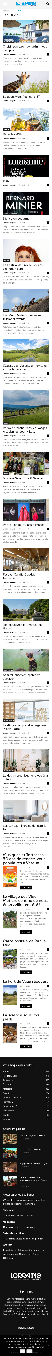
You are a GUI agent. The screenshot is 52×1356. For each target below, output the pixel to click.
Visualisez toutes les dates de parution (24, 1238)
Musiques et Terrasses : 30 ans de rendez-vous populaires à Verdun (24, 859)
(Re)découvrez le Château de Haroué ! (22, 627)
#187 (6, 181)
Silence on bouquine (10, 92)
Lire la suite (26, 887)
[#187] (26, 166)
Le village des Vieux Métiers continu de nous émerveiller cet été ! (25, 900)
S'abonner (8, 1210)
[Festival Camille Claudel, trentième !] (26, 559)
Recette (6, 129)
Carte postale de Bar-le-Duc (25, 943)
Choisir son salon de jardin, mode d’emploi (25, 48)
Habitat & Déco (9, 42)
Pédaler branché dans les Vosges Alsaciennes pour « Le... (25, 430)
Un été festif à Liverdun (31, 1149)
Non (29, 1351)
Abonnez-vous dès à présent (19, 1215)
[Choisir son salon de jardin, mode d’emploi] (26, 31)
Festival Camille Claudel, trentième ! (19, 576)
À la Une (6, 260)
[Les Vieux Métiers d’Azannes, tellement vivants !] (26, 300)
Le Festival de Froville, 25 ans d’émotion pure (23, 267)
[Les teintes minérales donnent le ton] (26, 811)
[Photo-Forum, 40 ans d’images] (26, 510)
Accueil (6, 11)
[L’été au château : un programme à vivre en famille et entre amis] (10, 1181)
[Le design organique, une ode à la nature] (26, 760)
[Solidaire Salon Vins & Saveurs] (26, 463)
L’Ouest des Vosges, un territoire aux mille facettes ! (25, 368)
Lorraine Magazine (10, 54)
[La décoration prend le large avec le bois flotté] (26, 710)
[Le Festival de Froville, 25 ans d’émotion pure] (26, 250)
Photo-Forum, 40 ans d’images (23, 525)
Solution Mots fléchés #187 (21, 97)
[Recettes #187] (26, 119)
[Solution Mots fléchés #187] (26, 82)
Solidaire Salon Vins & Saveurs (23, 478)
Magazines (9, 1222)
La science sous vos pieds (21, 1017)
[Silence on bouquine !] (26, 203)
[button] (5, 4)
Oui (22, 1351)
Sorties (6, 311)
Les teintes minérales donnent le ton (24, 828)
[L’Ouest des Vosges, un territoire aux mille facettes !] (26, 350)
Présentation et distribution (19, 1195)
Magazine (7, 176)
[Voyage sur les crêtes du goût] (10, 1167)
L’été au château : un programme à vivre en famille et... (33, 1180)
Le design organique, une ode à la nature (25, 777)
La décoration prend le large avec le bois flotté (25, 727)
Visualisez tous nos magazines (20, 1227)
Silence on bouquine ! (17, 219)
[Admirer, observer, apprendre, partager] (26, 660)
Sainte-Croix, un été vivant (33, 1135)
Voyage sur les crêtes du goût (34, 1163)
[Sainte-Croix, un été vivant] (10, 1139)
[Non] (48, 1345)
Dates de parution (13, 1233)
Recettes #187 (13, 134)
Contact (7, 1245)
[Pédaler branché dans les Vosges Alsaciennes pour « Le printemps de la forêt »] (26, 407)
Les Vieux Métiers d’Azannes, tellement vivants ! (22, 317)
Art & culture (8, 520)
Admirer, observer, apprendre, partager (22, 677)
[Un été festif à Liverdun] (10, 1153)
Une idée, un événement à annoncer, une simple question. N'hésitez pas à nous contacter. (23, 1254)
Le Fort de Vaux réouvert (25, 981)
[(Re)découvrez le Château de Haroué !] (26, 610)
